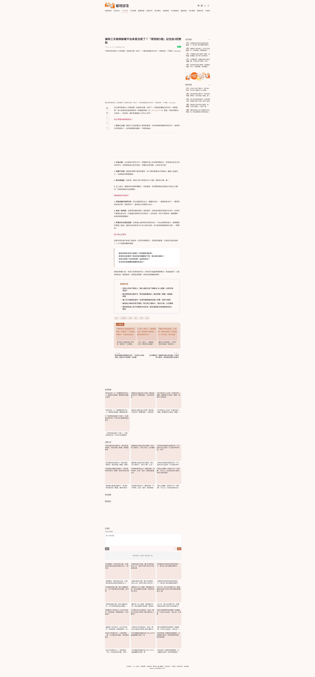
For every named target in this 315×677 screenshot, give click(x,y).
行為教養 (125, 11)
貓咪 (130, 318)
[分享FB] (107, 108)
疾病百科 (149, 11)
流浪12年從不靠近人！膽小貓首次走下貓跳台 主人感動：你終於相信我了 (147, 289)
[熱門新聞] (209, 39)
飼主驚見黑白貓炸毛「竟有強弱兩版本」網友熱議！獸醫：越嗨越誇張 (147, 295)
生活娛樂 (133, 11)
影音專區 (158, 11)
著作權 (154, 666)
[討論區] (107, 118)
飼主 (116, 318)
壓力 (136, 318)
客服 (137, 666)
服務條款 (149, 666)
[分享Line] (107, 113)
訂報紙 (173, 666)
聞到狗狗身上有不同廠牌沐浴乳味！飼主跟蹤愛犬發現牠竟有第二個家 (147, 308)
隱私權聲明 (160, 666)
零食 (141, 318)
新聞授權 (143, 666)
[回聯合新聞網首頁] (110, 6)
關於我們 (179, 666)
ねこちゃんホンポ (155, 110)
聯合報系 (167, 666)
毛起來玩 (117, 11)
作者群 (207, 11)
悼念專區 (192, 11)
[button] (199, 6)
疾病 (147, 318)
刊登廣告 (128, 666)
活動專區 (166, 11)
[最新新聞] (209, 85)
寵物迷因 (184, 11)
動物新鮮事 (108, 11)
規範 (107, 549)
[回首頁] (117, 6)
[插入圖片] (174, 548)
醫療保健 (141, 11)
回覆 (179, 549)
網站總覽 (186, 666)
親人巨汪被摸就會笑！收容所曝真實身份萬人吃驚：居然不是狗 (146, 300)
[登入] (205, 6)
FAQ (134, 666)
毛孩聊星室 (175, 11)
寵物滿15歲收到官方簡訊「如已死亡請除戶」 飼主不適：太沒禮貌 (147, 303)
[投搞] (202, 6)
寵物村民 (200, 11)
